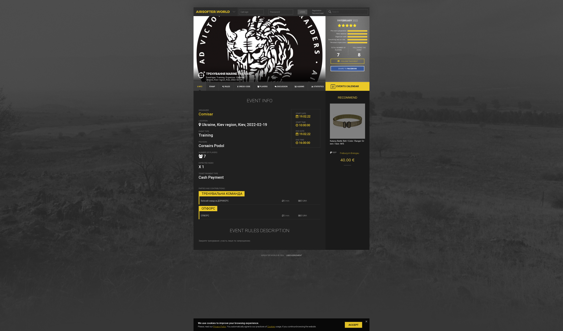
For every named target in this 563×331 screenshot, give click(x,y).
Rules (227, 87)
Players (264, 87)
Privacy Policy (219, 326)
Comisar (240, 77)
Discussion (282, 87)
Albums (300, 87)
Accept (353, 325)
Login (302, 12)
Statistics (319, 87)
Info (200, 87)
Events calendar (347, 86)
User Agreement (294, 255)
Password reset (318, 13)
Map (213, 87)
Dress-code (244, 87)
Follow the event (349, 61)
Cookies (271, 326)
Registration (316, 11)
